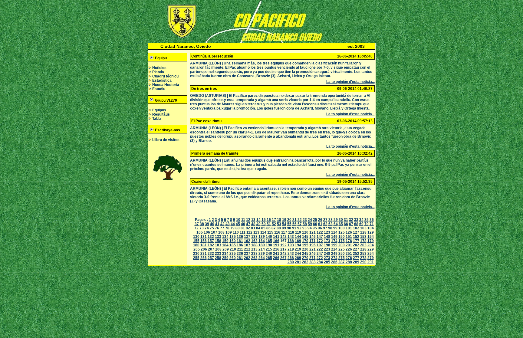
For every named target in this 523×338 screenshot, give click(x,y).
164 (261, 241)
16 (269, 220)
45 (238, 224)
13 (253, 220)
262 (247, 258)
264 (261, 258)
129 (370, 232)
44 (233, 224)
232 (211, 253)
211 (240, 249)
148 (327, 237)
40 (212, 224)
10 (238, 220)
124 (334, 232)
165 (269, 241)
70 (366, 224)
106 (207, 232)
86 (268, 228)
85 (263, 228)
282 (305, 262)
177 (356, 241)
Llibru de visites (165, 140)
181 (203, 245)
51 (269, 224)
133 (218, 237)
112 (249, 232)
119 (298, 232)
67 (351, 224)
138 (254, 237)
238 (254, 253)
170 (305, 241)
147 (320, 237)
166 (276, 241)
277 (356, 258)
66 (346, 224)
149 (334, 237)
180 (196, 245)
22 (300, 220)
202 (356, 245)
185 (232, 245)
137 (247, 237)
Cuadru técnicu (165, 76)
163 (254, 241)
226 (349, 249)
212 (247, 249)
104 (370, 228)
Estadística (162, 80)
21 (294, 220)
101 (349, 228)
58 (305, 224)
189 (261, 245)
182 (211, 245)
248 (327, 253)
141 (276, 237)
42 (222, 224)
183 (218, 245)
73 (201, 228)
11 (243, 220)
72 (196, 228)
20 (289, 220)
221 (312, 249)
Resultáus (161, 114)
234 (225, 253)
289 (356, 262)
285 (327, 262)
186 (240, 245)
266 (276, 258)
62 (325, 224)
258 (218, 258)
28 (330, 220)
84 (258, 228)
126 (349, 232)
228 (363, 249)
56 (294, 224)
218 (291, 249)
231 (203, 253)
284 (320, 262)
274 (334, 258)
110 (236, 232)
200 (341, 245)
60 (315, 224)
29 (336, 220)
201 (349, 245)
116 (277, 232)
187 (247, 245)
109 (228, 232)
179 (370, 241)
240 (269, 253)
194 (298, 245)
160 (232, 241)
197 (320, 245)
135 (232, 237)
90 (289, 228)
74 (207, 228)
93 (304, 228)
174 (334, 241)
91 (294, 228)
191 (276, 245)
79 (232, 228)
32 (351, 220)
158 (218, 241)
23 (305, 220)
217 (283, 249)
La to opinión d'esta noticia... (350, 82)
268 (291, 258)
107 (214, 232)
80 (237, 228)
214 (261, 249)
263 (254, 258)
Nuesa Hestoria (165, 85)
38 (202, 224)
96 (320, 228)
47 (248, 224)
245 (305, 253)
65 (341, 224)
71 (372, 224)
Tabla (156, 118)
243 (291, 253)
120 (305, 232)
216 (276, 249)
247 (320, 253)
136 (240, 237)
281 (298, 262)
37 (197, 224)
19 (284, 220)
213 (254, 249)
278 (363, 258)
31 (346, 220)
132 (211, 237)
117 (284, 232)
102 (356, 228)
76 (217, 228)
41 (217, 224)
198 (327, 245)
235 (232, 253)
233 (218, 253)
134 (225, 237)
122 (320, 232)
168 (291, 241)
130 (196, 237)
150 (341, 237)
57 (300, 224)
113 (256, 232)
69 (361, 224)
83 (253, 228)
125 (341, 232)
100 (341, 228)
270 (305, 258)
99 (335, 228)
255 (196, 258)
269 (298, 258)
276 (349, 258)
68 (356, 224)
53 (279, 224)
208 (218, 249)
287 (341, 262)
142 (283, 237)
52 (274, 224)
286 (334, 262)
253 (363, 253)
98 (330, 228)
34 (361, 220)
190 (269, 245)
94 (310, 228)
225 (341, 249)
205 (196, 249)
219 (298, 249)
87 (273, 228)
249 (334, 253)
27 (325, 220)
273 (327, 258)
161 (240, 241)
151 (349, 237)
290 (363, 262)
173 (327, 241)
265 (269, 258)
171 (312, 241)
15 (264, 220)
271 (312, 258)
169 (298, 241)
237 (247, 253)
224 (334, 249)
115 (270, 232)
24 (310, 220)
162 (247, 241)
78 (227, 228)
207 (211, 249)
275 (341, 258)
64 (336, 224)
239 (261, 253)
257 (211, 258)
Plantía (158, 72)
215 (269, 249)
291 (370, 262)
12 (248, 220)
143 (291, 237)
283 (312, 262)
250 (341, 253)
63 (330, 224)
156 (203, 241)
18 (279, 220)
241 (276, 253)
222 (320, 249)
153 (363, 237)
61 (320, 224)
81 (243, 228)
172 (320, 241)
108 (221, 232)
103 (363, 228)
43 (227, 224)
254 (370, 253)
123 (327, 232)
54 (284, 224)
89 (284, 228)
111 (242, 232)
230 (196, 253)
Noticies (159, 68)
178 (363, 241)
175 (341, 241)
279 (370, 258)
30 (341, 220)
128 (363, 232)
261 (240, 258)
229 (370, 249)
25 (315, 220)
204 (370, 245)
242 (283, 253)
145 (305, 237)
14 (258, 220)
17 (274, 220)
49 (258, 224)
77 (222, 228)
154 (370, 237)
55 (289, 224)
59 (310, 224)
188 (254, 245)
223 (327, 249)
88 (279, 228)
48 (253, 224)
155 (196, 241)
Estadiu (158, 89)
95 (315, 228)
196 (312, 245)
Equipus (159, 110)
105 (199, 232)
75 (212, 228)
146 (312, 237)
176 (349, 241)
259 (225, 258)
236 (240, 253)
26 (320, 220)
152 (356, 237)
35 (366, 220)
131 (203, 237)
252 (356, 253)
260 (232, 258)
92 (299, 228)
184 (225, 245)
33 (356, 220)
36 (372, 220)
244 (298, 253)
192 (283, 245)
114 (263, 232)
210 (233, 249)
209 (225, 249)
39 (207, 224)
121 (312, 232)
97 (325, 228)
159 (225, 241)
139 (261, 237)
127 (356, 232)
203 (363, 245)
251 (349, 253)
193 (291, 245)
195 (305, 245)
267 (283, 258)
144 (298, 237)
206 (204, 249)
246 (312, 253)
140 (269, 237)
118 (291, 232)
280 (291, 262)
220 (305, 249)
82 (248, 228)
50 (264, 224)
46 (243, 224)
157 (211, 241)
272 (320, 258)
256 (203, 258)
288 (349, 262)
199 (334, 245)
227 (356, 249)
